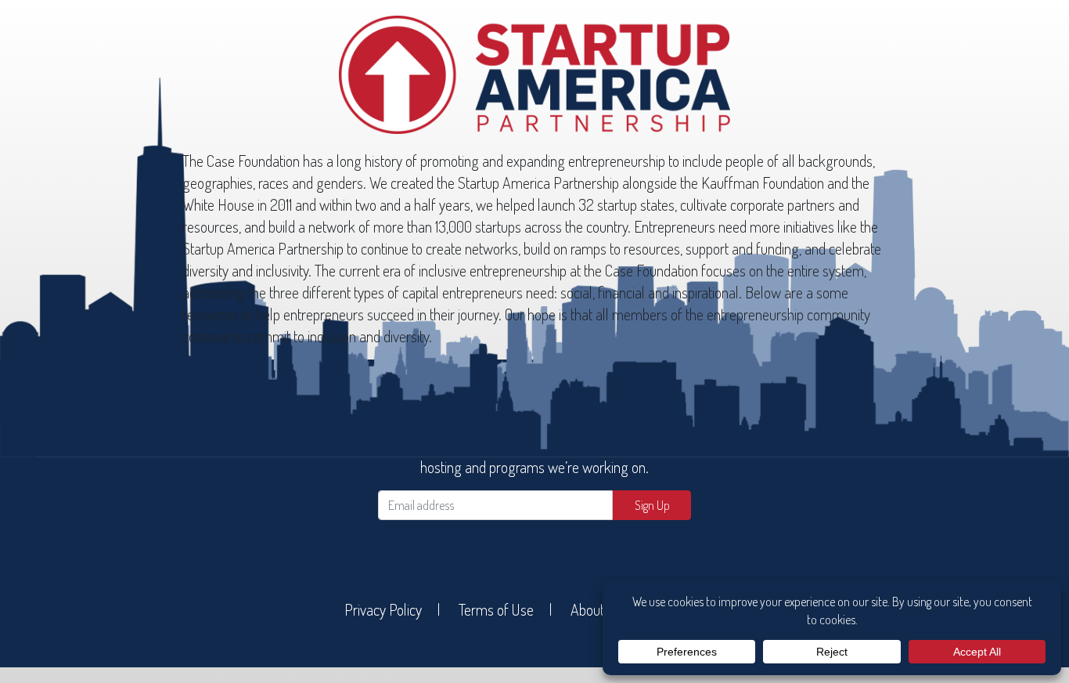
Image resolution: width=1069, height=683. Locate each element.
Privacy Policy (383, 609)
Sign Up (652, 505)
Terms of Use (496, 609)
